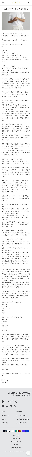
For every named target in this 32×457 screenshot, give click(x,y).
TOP (3, 411)
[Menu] (3, 3)
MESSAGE (5, 415)
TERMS (16, 444)
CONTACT (5, 422)
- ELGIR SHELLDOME (22, 419)
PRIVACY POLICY (16, 441)
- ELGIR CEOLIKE (21, 422)
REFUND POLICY (16, 448)
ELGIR (11, 451)
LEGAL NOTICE (16, 438)
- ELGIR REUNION (21, 415)
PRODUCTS (19, 411)
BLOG (4, 419)
